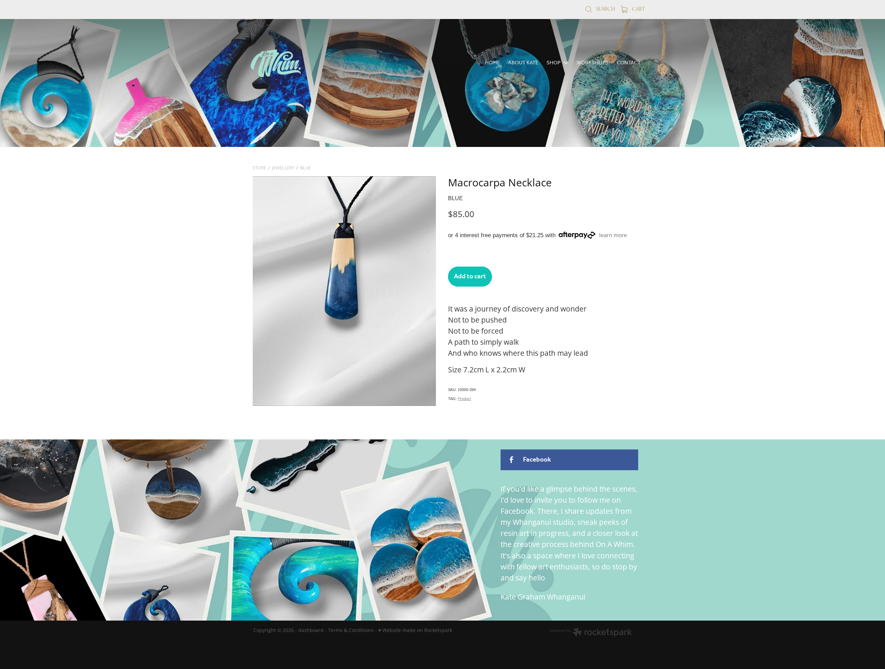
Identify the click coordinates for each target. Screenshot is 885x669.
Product (464, 399)
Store (259, 168)
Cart (638, 9)
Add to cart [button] (470, 276)
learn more (613, 235)
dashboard (311, 630)
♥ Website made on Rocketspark (415, 630)
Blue (305, 168)
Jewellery (283, 168)
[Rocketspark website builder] (591, 633)
